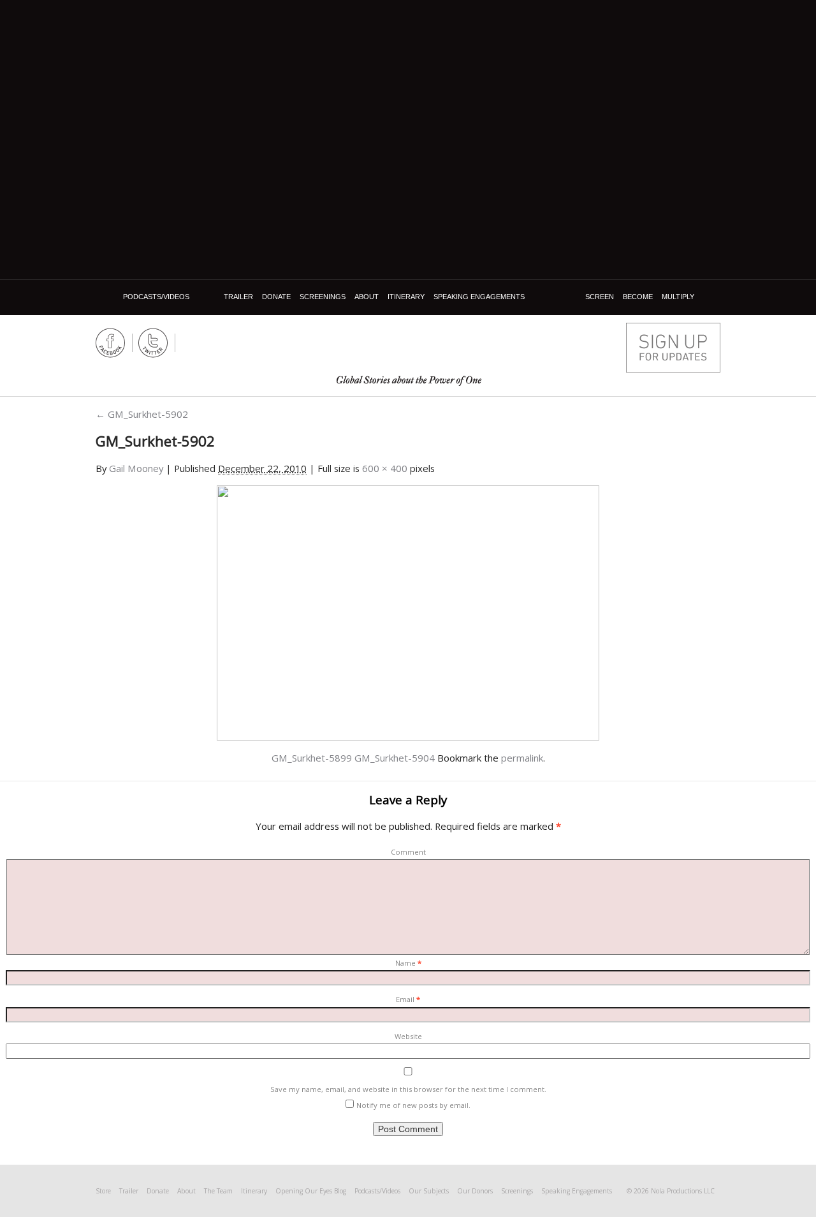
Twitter (153, 343)
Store (103, 1190)
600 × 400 (384, 468)
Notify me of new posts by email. (413, 1105)
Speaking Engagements (479, 296)
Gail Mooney (136, 468)
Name (408, 963)
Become (638, 296)
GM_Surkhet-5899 (312, 757)
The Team (218, 1190)
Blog (107, 297)
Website (408, 1036)
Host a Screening (673, 347)
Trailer (238, 296)
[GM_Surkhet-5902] (408, 611)
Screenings (323, 296)
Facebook (111, 343)
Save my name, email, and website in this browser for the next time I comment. (408, 1089)
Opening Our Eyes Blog (310, 1190)
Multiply (678, 296)
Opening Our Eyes (409, 346)
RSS (196, 343)
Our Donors (475, 1190)
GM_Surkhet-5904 (394, 757)
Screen (599, 296)
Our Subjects (429, 1190)
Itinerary (406, 296)
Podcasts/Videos (156, 296)
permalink (522, 757)
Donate (276, 296)
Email (408, 999)
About (366, 296)
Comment (408, 852)
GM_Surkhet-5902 (142, 414)
